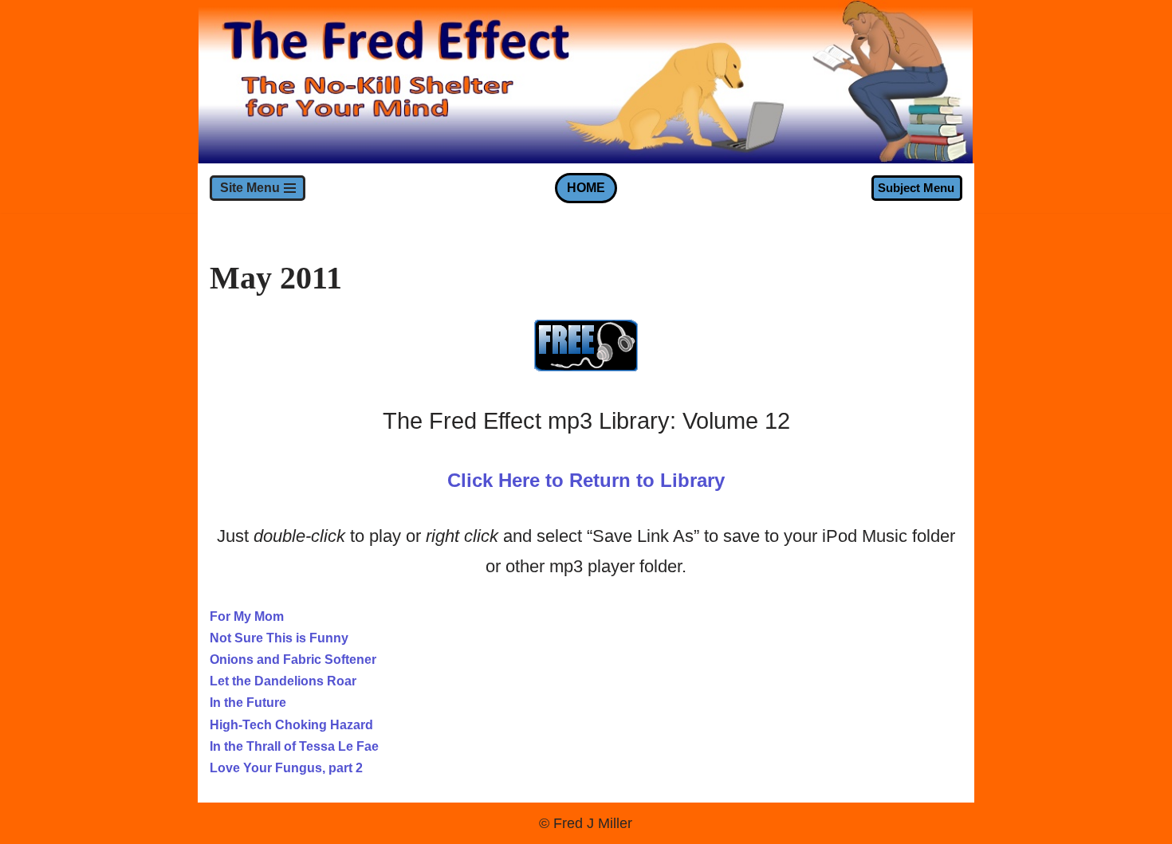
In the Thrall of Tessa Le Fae (294, 746)
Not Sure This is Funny (279, 638)
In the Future (248, 702)
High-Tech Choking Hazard (291, 725)
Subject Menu (916, 187)
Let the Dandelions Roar (283, 681)
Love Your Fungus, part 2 (286, 768)
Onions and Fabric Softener (293, 659)
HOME (586, 187)
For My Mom (247, 616)
